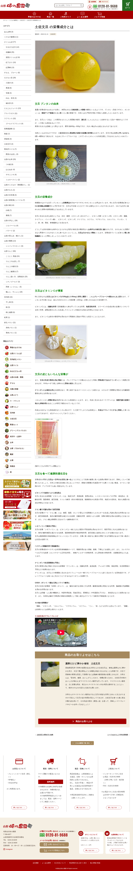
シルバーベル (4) (12, 225)
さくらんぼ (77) (10, 42)
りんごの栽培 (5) (12, 266)
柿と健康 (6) (10, 312)
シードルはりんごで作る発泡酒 (117, 734)
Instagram (9, 849)
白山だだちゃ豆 (16, 371)
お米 (11, 442)
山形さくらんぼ (16, 353)
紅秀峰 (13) (10, 67)
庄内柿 (12, 413)
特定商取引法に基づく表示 (78, 863)
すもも (12, 383)
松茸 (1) (7, 317)
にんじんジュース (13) (12, 108)
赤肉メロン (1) (11, 327)
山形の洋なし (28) (10, 220)
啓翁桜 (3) (8, 139)
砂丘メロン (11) (10, 322)
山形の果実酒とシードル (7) (14, 200)
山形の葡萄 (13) (10, 241)
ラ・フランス (15, 401)
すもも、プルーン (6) (12, 72)
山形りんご (14, 407)
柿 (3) (8, 307)
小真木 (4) (9, 83)
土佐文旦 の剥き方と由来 (45, 734)
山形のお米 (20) (10, 159)
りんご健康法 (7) (12, 271)
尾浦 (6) (9, 88)
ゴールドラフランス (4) (14, 123)
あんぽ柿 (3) (8, 32)
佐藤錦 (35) (10, 52)
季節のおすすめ (16, 347)
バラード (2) (10, 231)
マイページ (105, 1)
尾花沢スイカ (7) (10, 149)
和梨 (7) (7, 134)
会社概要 (36, 863)
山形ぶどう (14, 395)
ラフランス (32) (10, 118)
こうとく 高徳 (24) (13, 256)
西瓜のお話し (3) (12, 154)
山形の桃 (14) (9, 205)
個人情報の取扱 (95, 863)
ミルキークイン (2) (13, 180)
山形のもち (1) (9, 190)
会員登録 (93, 1)
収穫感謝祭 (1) (9, 129)
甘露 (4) (9, 93)
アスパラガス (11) (10, 113)
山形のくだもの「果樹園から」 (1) (17, 185)
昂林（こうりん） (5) (14, 287)
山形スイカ (14, 365)
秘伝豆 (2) (9, 103)
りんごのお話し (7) (13, 261)
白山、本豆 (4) (11, 98)
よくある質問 (46, 863)
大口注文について (60, 863)
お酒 (11, 460)
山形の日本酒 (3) (10, 195)
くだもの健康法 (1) (11, 37)
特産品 (12, 466)
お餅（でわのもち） (17, 448)
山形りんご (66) (10, 251)
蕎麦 (11, 454)
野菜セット (14, 425)
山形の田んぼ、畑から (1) (13, 236)
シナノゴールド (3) (13, 282)
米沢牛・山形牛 (16, 436)
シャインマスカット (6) (14, 246)
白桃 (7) (9, 210)
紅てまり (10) (11, 62)
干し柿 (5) (9, 302)
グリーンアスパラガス (18, 430)
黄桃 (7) (9, 215)
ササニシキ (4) (11, 174)
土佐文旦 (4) (8, 144)
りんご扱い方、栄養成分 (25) (16, 276)
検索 (81, 5)
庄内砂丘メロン (16, 359)
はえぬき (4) (10, 169)
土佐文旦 (52, 34)
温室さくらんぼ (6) (13, 57)
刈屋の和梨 (14, 389)
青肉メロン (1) (11, 333)
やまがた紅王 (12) (12, 47)
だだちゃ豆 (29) (10, 78)
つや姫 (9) (9, 164)
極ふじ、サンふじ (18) (14, 292)
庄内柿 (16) (8, 297)
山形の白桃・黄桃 (16, 377)
